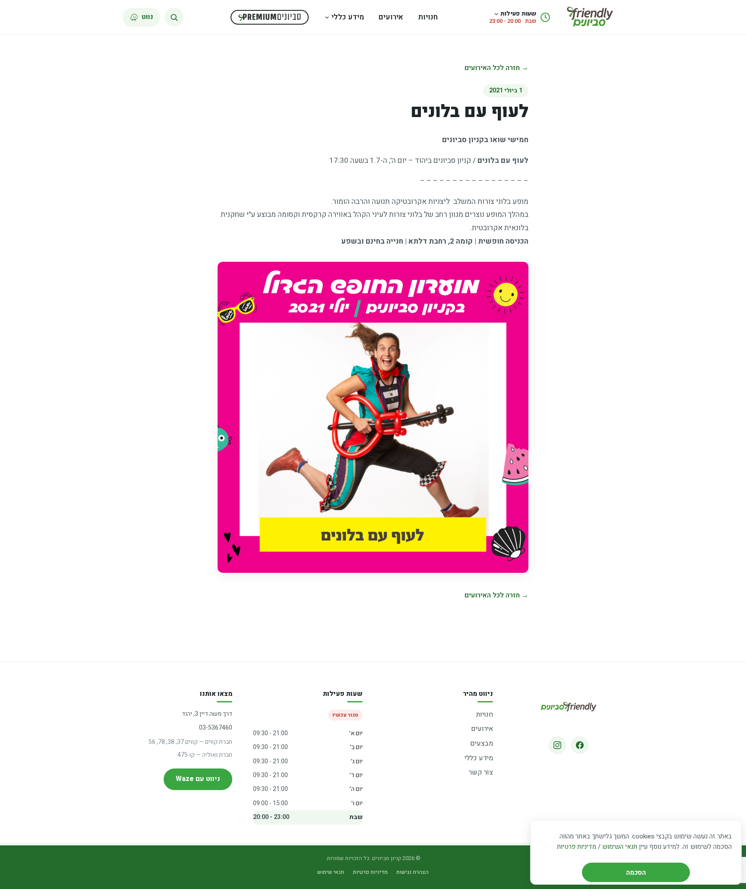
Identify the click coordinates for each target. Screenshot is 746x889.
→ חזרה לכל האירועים (496, 68)
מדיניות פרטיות (576, 846)
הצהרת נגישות (412, 872)
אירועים (391, 17)
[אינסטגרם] (557, 745)
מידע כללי (348, 17)
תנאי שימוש (330, 872)
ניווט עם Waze (198, 779)
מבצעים (481, 743)
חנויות (428, 17)
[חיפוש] (173, 17)
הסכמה (636, 872)
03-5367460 (215, 727)
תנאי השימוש (619, 846)
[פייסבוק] (579, 745)
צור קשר (481, 772)
